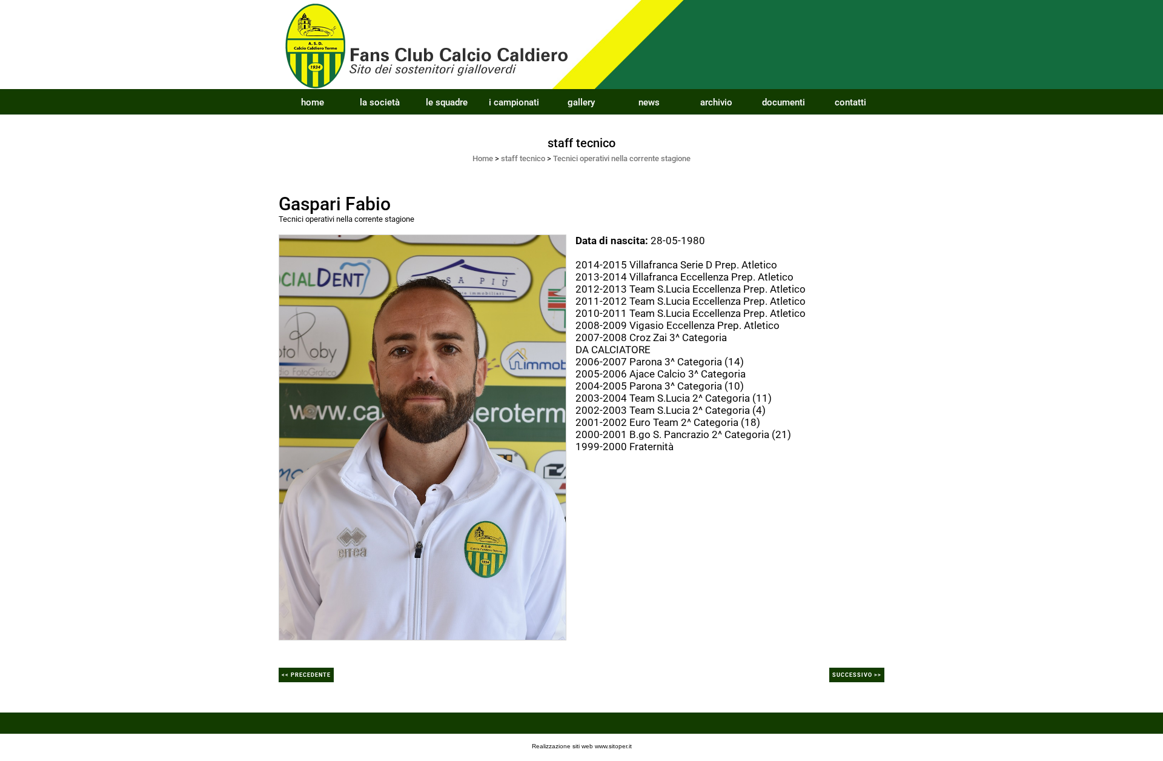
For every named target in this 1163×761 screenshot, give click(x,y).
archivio (716, 102)
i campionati (514, 102)
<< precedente (306, 675)
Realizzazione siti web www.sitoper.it (582, 746)
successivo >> (856, 675)
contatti (850, 102)
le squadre (447, 102)
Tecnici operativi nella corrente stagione (622, 158)
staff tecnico (523, 158)
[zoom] (422, 436)
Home (482, 158)
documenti (783, 102)
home (312, 102)
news (649, 102)
